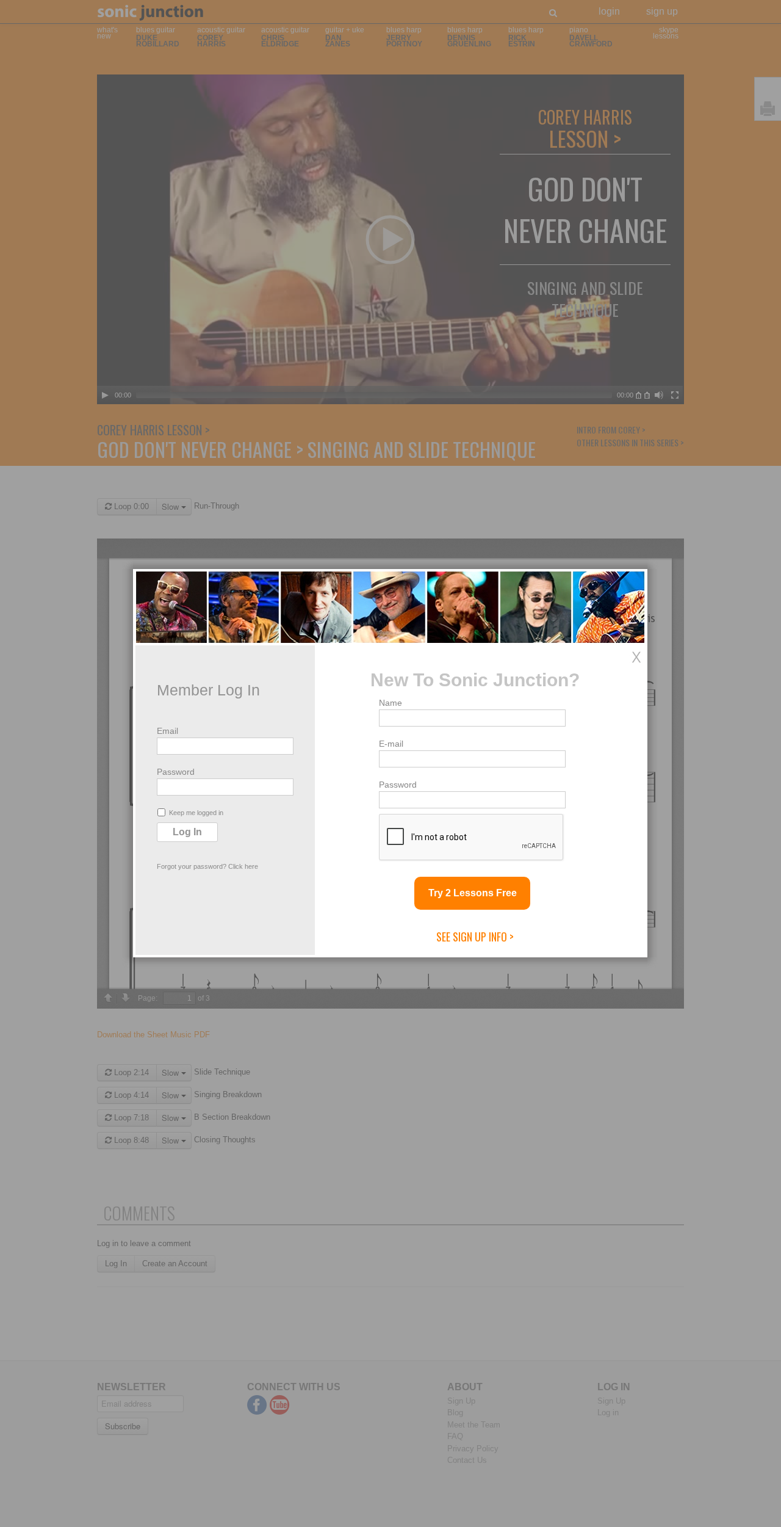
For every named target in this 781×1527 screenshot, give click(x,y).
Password (176, 772)
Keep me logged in (196, 812)
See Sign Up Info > (475, 937)
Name (390, 703)
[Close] (636, 657)
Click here (243, 866)
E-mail (391, 744)
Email (167, 731)
